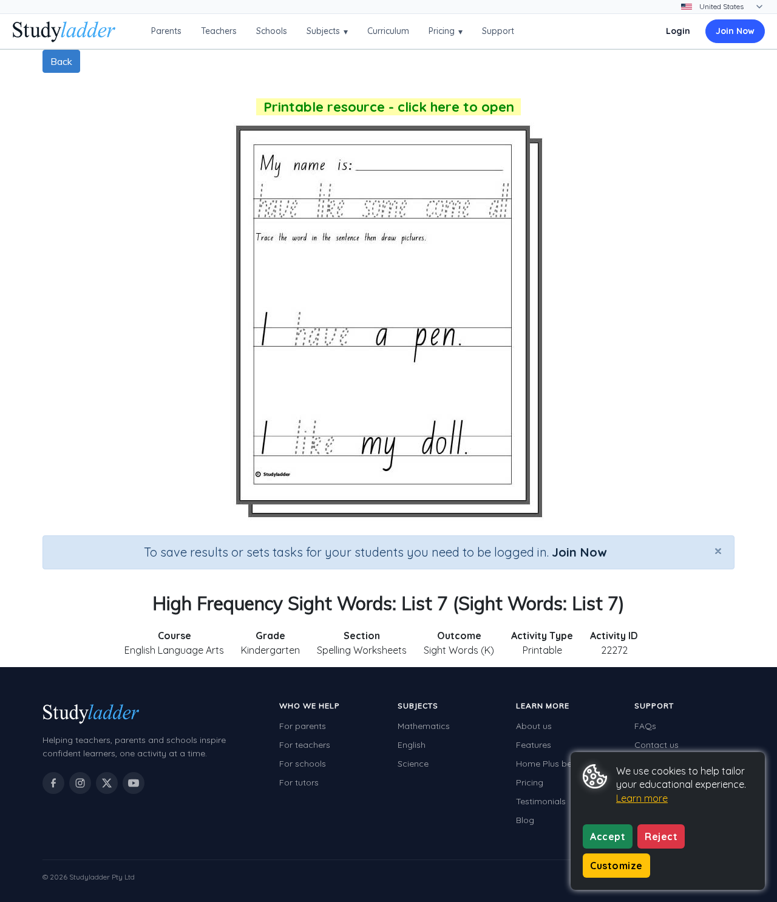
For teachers (304, 744)
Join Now (735, 30)
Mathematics (424, 726)
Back (61, 61)
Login (678, 30)
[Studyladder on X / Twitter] (107, 783)
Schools (271, 30)
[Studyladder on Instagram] (80, 783)
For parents (302, 726)
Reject (661, 836)
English (412, 744)
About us (534, 726)
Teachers (219, 30)
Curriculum (388, 30)
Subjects (327, 31)
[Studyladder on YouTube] (133, 783)
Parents (166, 30)
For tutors (299, 782)
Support (498, 30)
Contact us (656, 744)
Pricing (446, 31)
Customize (616, 866)
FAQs (645, 726)
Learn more (642, 798)
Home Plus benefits (555, 763)
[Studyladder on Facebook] (53, 783)
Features (533, 744)
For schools (302, 763)
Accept (607, 836)
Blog (525, 820)
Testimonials (541, 801)
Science (413, 763)
